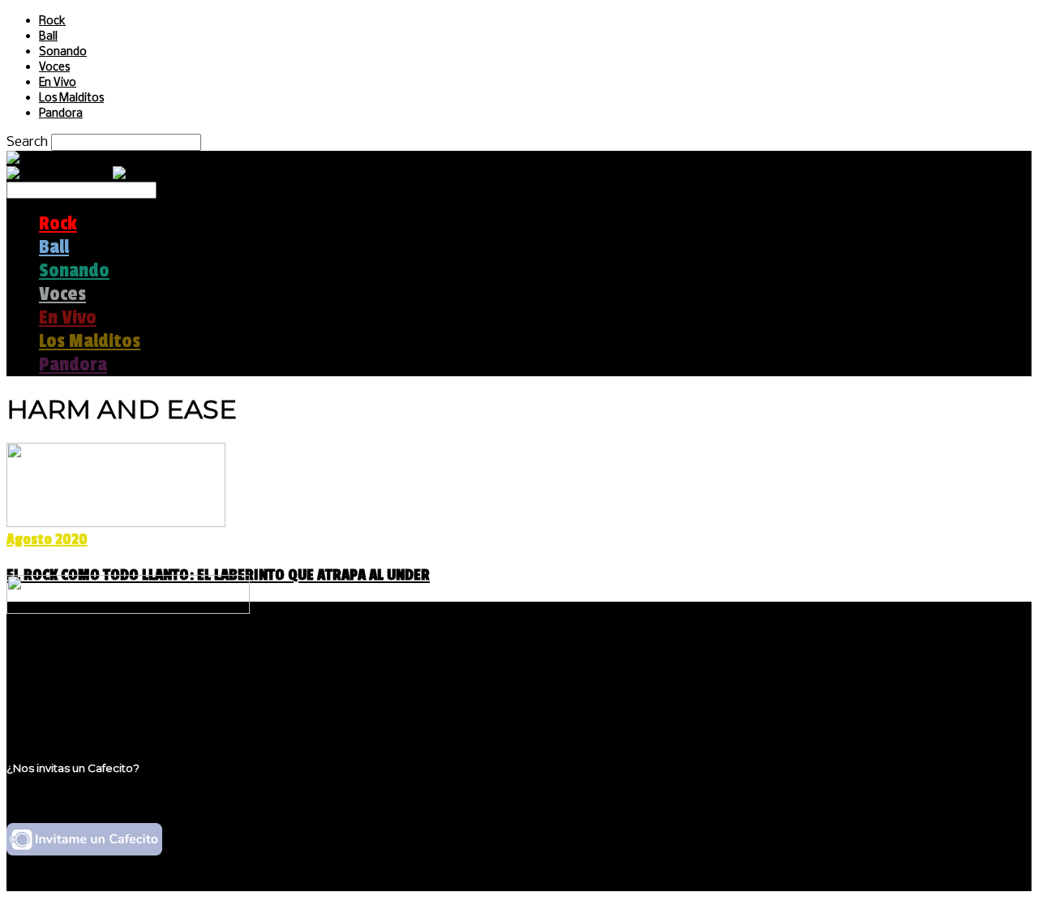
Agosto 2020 (47, 539)
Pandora (61, 114)
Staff (54, 692)
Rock (52, 21)
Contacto (69, 707)
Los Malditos (71, 98)
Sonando (63, 52)
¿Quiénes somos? (95, 661)
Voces (54, 68)
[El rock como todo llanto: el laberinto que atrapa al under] (115, 522)
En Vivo (57, 83)
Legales (63, 676)
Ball (48, 37)
